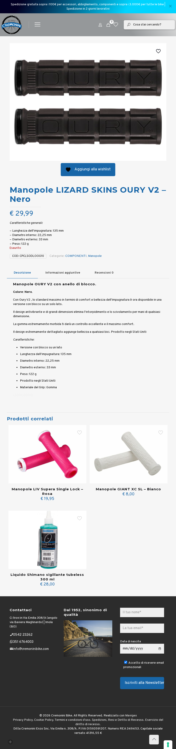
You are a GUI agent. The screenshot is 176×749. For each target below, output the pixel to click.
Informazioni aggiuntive (62, 273)
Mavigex (131, 716)
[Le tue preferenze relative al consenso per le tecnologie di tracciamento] (168, 744)
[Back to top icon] (154, 739)
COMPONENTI (75, 256)
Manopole (95, 256)
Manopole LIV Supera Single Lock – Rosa (47, 491)
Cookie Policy (43, 720)
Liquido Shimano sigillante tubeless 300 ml (47, 576)
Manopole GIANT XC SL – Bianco (128, 489)
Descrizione (22, 273)
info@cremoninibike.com (31, 649)
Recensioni (104, 273)
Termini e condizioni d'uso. (73, 720)
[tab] (22, 273)
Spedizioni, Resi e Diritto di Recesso (117, 720)
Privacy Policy (23, 720)
